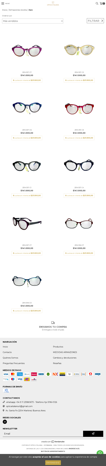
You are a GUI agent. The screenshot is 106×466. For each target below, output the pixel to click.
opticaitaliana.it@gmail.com (19, 406)
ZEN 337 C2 (79, 72)
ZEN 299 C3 (79, 130)
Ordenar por (7, 16)
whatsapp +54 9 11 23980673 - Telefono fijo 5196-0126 (31, 402)
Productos (58, 346)
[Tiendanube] (53, 442)
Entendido (53, 463)
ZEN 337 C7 (27, 72)
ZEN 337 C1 (26, 187)
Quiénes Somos (10, 358)
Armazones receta (18, 10)
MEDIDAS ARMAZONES (65, 352)
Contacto (7, 352)
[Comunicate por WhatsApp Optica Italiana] (100, 453)
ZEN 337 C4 (79, 187)
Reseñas (57, 363)
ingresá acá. (74, 449)
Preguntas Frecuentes (14, 363)
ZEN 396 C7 (79, 245)
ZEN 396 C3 (27, 303)
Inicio (4, 10)
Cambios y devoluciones (64, 358)
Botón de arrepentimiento (53, 451)
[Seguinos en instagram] (5, 422)
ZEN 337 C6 (27, 130)
